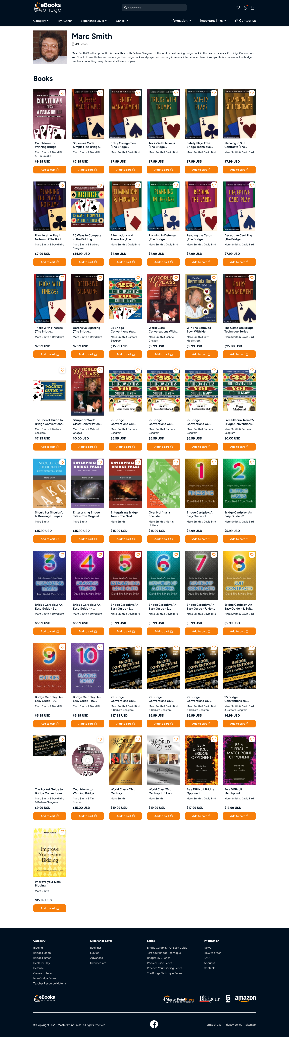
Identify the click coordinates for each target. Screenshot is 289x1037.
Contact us (247, 20)
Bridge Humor (42, 957)
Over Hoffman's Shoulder (159, 514)
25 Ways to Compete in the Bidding (87, 237)
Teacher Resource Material (50, 983)
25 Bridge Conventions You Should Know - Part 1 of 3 (125, 422)
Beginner (95, 947)
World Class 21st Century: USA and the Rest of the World (163, 791)
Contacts (209, 968)
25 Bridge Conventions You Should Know (122, 330)
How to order (212, 952)
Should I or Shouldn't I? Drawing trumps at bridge (49, 514)
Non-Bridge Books (44, 978)
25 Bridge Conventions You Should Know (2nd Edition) (123, 699)
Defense (38, 968)
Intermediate (98, 963)
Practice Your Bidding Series (164, 968)
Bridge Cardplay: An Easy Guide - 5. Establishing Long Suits (124, 606)
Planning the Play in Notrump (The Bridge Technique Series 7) (49, 237)
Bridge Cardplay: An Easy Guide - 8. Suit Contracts (238, 606)
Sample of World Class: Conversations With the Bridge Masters (87, 422)
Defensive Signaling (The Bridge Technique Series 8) (86, 330)
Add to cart (48, 169)
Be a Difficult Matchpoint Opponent (233, 791)
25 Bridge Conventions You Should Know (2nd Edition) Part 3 (236, 699)
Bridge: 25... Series (158, 957)
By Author (65, 20)
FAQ (207, 957)
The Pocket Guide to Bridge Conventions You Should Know (49, 422)
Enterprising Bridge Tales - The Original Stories (86, 514)
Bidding (38, 947)
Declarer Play (41, 963)
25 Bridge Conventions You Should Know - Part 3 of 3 (201, 422)
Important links (211, 20)
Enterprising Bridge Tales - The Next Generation (124, 514)
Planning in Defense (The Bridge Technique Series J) (162, 237)
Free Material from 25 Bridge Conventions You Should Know (239, 422)
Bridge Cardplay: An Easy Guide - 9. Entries (49, 699)
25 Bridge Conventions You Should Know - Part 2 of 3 (163, 422)
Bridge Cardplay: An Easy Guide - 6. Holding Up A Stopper (162, 606)
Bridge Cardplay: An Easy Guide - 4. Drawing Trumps (87, 606)
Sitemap (250, 1024)
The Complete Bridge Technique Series (239, 329)
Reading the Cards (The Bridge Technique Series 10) (201, 237)
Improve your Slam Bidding (48, 883)
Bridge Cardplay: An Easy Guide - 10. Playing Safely (87, 699)
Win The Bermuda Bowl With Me (199, 329)
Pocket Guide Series (159, 963)
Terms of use (213, 1024)
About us (209, 963)
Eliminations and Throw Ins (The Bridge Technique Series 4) (123, 237)
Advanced (96, 957)
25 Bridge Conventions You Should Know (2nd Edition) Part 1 (161, 699)
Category (39, 20)
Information (178, 20)
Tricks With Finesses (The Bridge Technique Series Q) (49, 330)
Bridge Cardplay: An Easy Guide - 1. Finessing (200, 514)
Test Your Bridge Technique (164, 952)
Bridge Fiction (42, 952)
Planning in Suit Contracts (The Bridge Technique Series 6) (236, 145)
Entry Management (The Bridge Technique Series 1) (124, 145)
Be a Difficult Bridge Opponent (200, 791)
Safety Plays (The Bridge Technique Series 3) (199, 145)
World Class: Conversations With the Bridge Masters (162, 330)
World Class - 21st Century (123, 791)
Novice (94, 952)
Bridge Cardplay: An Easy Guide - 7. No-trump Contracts (200, 606)
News (207, 947)
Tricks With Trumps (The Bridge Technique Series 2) (162, 145)
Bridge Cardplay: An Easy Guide (167, 947)
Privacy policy (233, 1024)
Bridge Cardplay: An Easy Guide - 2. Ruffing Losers (238, 514)
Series (120, 20)
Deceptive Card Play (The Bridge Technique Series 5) (238, 237)
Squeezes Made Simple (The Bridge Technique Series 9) (86, 145)
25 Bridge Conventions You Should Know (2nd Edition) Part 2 (199, 699)
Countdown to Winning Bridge (45, 145)
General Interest (43, 973)
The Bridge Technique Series (164, 973)
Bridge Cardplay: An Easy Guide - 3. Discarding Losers (49, 606)
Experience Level (92, 20)
